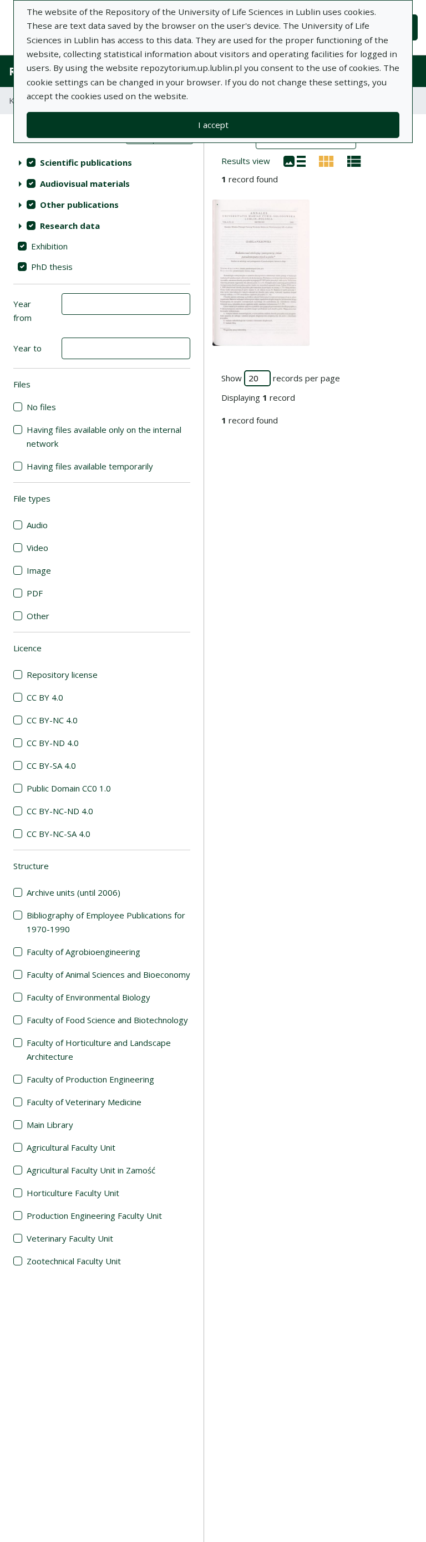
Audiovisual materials (85, 183)
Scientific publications (86, 162)
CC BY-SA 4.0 (51, 765)
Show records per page (280, 378)
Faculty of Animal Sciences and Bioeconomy (108, 974)
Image (39, 570)
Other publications (79, 204)
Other (38, 615)
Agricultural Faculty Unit (71, 1147)
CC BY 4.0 (45, 697)
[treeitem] (101, 162)
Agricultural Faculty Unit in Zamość (91, 1170)
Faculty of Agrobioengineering (83, 951)
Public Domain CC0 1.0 (69, 788)
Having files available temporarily (90, 466)
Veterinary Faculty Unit (70, 1238)
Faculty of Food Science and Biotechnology (107, 1019)
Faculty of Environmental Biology (88, 997)
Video (37, 547)
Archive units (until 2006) (73, 892)
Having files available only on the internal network (104, 436)
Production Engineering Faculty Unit (94, 1215)
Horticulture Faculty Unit (73, 1192)
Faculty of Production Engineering (90, 1079)
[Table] (354, 160)
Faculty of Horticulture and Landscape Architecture (99, 1049)
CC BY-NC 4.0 (52, 720)
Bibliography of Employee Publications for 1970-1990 (106, 922)
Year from (22, 310)
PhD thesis (52, 266)
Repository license (62, 674)
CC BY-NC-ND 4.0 (60, 810)
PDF (35, 593)
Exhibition (49, 246)
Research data (70, 225)
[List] (294, 160)
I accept (213, 124)
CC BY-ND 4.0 (53, 742)
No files (41, 406)
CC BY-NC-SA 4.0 (58, 833)
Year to (27, 348)
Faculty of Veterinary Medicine (84, 1101)
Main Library (50, 1124)
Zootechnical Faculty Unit (74, 1261)
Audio (37, 524)
